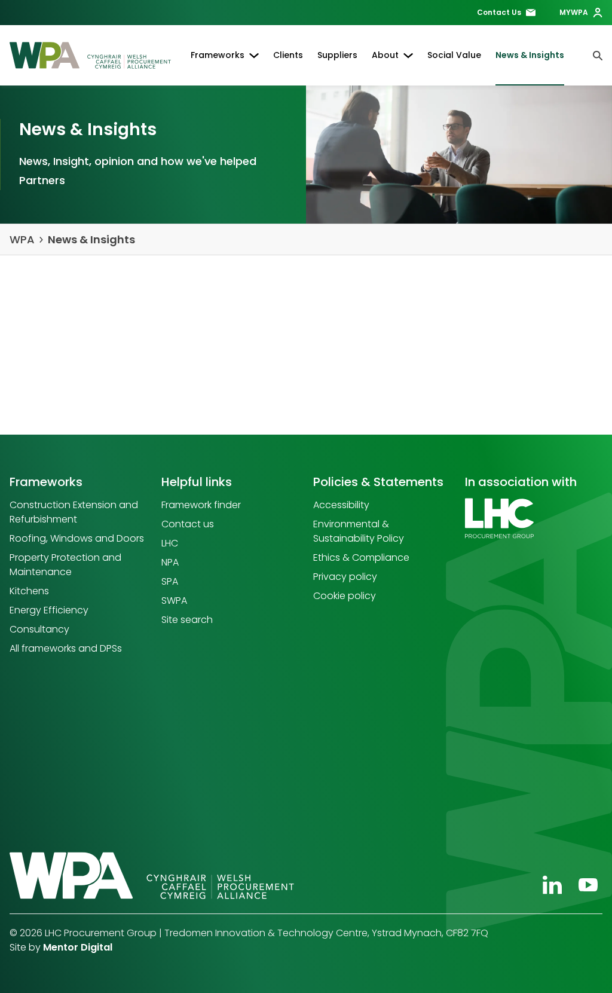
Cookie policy (344, 596)
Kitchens (29, 591)
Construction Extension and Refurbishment (74, 512)
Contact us (187, 524)
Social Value (454, 55)
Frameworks (217, 55)
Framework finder (201, 505)
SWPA (174, 600)
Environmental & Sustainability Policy (358, 531)
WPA (22, 239)
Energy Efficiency (49, 610)
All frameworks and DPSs (66, 648)
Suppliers (337, 55)
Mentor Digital (77, 947)
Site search (187, 620)
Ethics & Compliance (361, 557)
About (385, 55)
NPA (170, 562)
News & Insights (529, 55)
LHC (169, 543)
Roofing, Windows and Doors (77, 538)
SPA (169, 581)
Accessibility (341, 505)
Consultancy (39, 629)
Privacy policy (345, 576)
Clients (288, 55)
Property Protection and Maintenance (65, 565)
